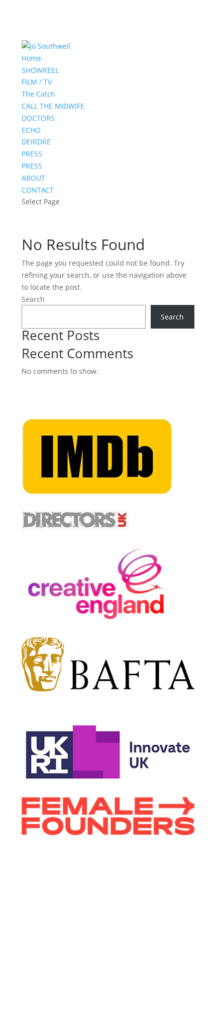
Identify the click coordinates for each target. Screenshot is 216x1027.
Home (31, 58)
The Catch (38, 94)
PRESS (32, 154)
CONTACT (38, 190)
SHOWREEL (40, 70)
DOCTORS (38, 118)
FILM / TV (37, 82)
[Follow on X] (78, 963)
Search (33, 299)
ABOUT (33, 178)
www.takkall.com (89, 933)
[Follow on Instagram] (118, 963)
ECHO (31, 130)
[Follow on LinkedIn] (98, 963)
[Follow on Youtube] (138, 963)
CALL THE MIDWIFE (53, 106)
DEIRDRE (36, 141)
